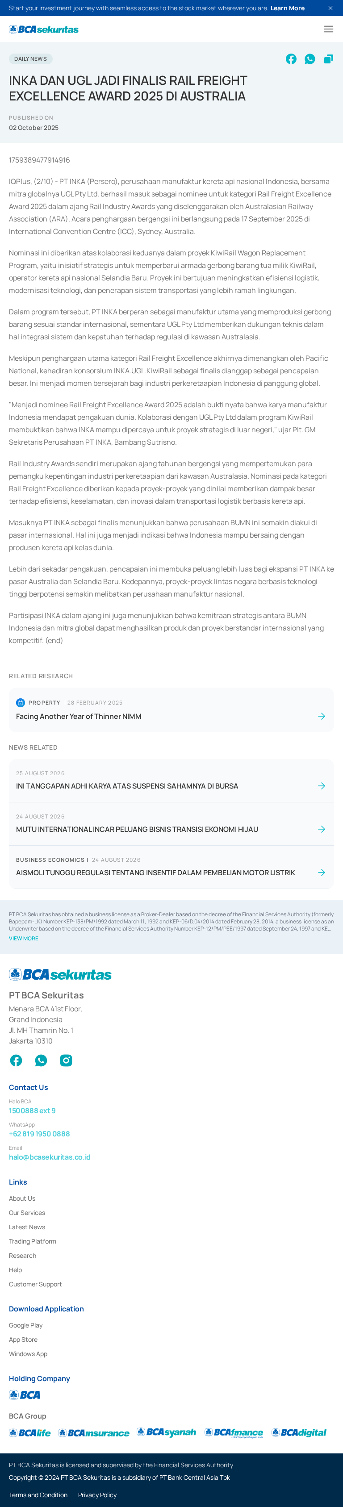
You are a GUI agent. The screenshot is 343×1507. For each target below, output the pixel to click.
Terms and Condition (38, 1494)
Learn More (288, 8)
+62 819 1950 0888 (39, 1134)
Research (22, 1255)
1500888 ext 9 (32, 1110)
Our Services (27, 1212)
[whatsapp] (310, 59)
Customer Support (35, 1284)
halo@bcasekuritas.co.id (50, 1157)
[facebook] (291, 59)
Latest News (27, 1227)
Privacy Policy (97, 1494)
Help (15, 1269)
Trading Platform (32, 1241)
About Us (22, 1198)
